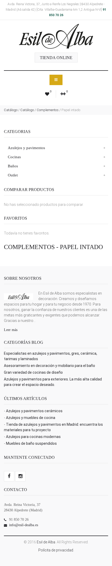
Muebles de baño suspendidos (31, 443)
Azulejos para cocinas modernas (33, 437)
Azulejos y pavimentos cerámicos (34, 411)
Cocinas (14, 157)
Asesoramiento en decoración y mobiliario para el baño (49, 366)
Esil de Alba (46, 542)
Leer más (10, 330)
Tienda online (56, 57)
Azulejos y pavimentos (26, 148)
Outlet (13, 175)
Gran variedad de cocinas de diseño (33, 372)
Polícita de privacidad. (56, 550)
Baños (13, 166)
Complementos (48, 110)
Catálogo (10, 110)
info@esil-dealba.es (23, 525)
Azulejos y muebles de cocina (30, 418)
